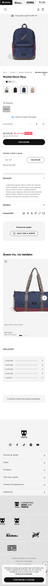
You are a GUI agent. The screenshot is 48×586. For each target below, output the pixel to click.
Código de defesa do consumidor (24, 558)
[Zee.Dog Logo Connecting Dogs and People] (24, 504)
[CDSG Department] (30, 2)
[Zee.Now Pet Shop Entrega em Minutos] (36, 535)
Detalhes (7, 205)
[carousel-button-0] (20, 335)
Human (13, 72)
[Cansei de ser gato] (12, 548)
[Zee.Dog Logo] (2, 521)
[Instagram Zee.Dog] (10, 444)
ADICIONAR (24, 142)
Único (6, 109)
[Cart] (43, 9)
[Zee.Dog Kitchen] (12, 535)
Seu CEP (8, 160)
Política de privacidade (24, 561)
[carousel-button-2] (27, 335)
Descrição (7, 178)
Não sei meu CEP (9, 165)
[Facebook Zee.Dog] (17, 444)
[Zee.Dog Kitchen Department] (18, 2)
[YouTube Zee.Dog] (37, 444)
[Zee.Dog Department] (6, 2)
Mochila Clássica (41, 72)
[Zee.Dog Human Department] (42, 2)
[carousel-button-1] (24, 335)
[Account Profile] (38, 9)
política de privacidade (23, 574)
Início (5, 72)
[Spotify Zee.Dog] (30, 444)
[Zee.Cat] (17, 521)
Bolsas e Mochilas (25, 72)
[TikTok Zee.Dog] (24, 444)
